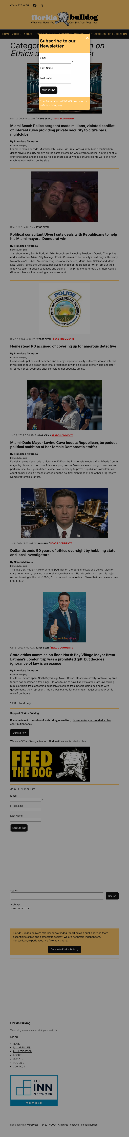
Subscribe (48, 90)
